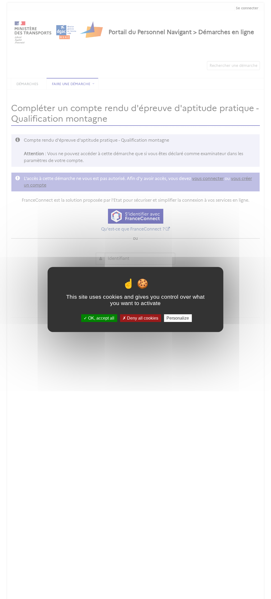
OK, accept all (100, 318)
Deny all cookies (142, 318)
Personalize (177, 318)
